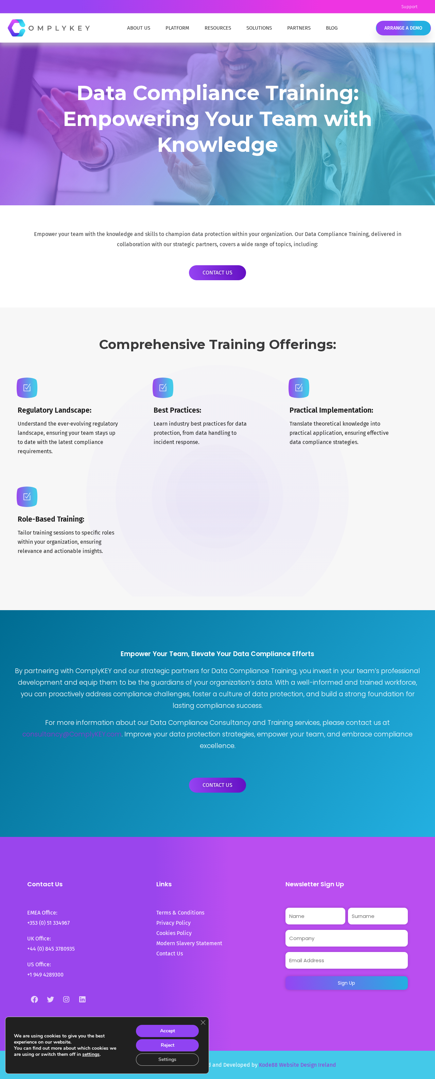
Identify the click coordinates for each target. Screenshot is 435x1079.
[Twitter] (50, 999)
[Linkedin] (82, 999)
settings (91, 1054)
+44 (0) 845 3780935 (51, 949)
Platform (177, 28)
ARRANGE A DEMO (403, 28)
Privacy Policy (173, 923)
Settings (167, 1059)
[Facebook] (34, 999)
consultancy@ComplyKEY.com (72, 734)
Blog (331, 28)
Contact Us (169, 953)
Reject (167, 1045)
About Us (138, 28)
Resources (218, 28)
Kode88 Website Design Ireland (297, 1065)
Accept (167, 1031)
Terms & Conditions (180, 912)
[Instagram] (66, 999)
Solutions (259, 28)
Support (409, 6)
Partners (299, 28)
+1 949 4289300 (45, 974)
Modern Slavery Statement (190, 943)
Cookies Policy (174, 933)
